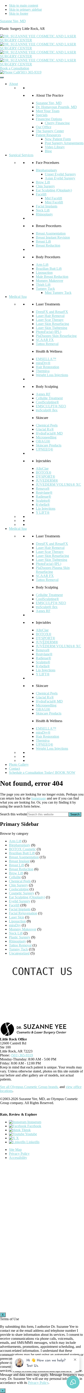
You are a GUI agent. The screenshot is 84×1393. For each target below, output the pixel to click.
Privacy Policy (19, 1153)
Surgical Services (21, 155)
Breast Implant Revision (53, 237)
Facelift (41, 194)
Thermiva (43, 371)
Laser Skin (16, 917)
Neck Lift (43, 210)
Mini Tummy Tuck (58, 292)
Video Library (55, 147)
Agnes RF (43, 394)
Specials (41, 115)
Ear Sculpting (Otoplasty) (54, 190)
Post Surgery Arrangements (64, 143)
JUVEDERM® (47, 480)
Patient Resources (48, 135)
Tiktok (26, 1130)
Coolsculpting (19, 889)
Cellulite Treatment (49, 398)
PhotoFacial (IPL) (48, 332)
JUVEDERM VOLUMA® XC (58, 484)
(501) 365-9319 (30, 72)
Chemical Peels (47, 425)
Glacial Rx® (45, 429)
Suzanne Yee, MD (13, 21)
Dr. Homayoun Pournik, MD (56, 107)
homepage (38, 798)
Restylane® (44, 492)
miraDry (15, 925)
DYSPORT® (45, 476)
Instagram (33, 1122)
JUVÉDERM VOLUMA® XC (58, 646)
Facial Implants (46, 206)
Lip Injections (45, 508)
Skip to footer (18, 13)
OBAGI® (43, 441)
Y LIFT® (43, 512)
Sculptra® (43, 500)
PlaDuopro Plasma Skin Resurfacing (53, 570)
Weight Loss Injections (52, 375)
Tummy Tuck (45, 288)
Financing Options (49, 119)
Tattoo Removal (47, 344)
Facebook (33, 1126)
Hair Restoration (47, 367)
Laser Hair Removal (50, 316)
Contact (14, 768)
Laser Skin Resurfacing (52, 324)
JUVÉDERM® (47, 642)
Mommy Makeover (49, 280)
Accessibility (18, 1157)
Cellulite (15, 877)
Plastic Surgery (19, 937)
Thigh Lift (43, 284)
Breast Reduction (48, 245)
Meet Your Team (47, 111)
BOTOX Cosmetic (22, 849)
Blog (48, 151)
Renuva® (43, 488)
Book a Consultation (14, 68)
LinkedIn (32, 1142)
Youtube (30, 1134)
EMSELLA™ (46, 359)
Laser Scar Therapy (50, 320)
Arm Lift (42, 264)
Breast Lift (43, 241)
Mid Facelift (53, 198)
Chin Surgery (45, 186)
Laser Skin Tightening (51, 328)
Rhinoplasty (44, 214)
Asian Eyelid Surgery (60, 178)
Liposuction (44, 272)
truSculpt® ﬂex (47, 410)
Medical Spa (18, 296)
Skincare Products (48, 445)
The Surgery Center (50, 131)
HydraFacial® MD (49, 433)
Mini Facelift (54, 202)
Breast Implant (19, 861)
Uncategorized (19, 953)
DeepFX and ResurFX (52, 312)
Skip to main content (23, 5)
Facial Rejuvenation (23, 913)
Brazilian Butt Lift (49, 268)
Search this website (13, 814)
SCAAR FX (45, 340)
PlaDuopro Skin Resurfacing (56, 336)
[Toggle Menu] (2, 77)
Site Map (15, 1149)
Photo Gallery (19, 764)
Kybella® (43, 504)
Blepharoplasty (46, 170)
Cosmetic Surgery (21, 893)
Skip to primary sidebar (25, 9)
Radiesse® (43, 496)
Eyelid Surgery (19, 901)
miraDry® (43, 363)
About (13, 84)
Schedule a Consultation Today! (42, 772)
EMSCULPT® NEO (51, 406)
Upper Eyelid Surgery (60, 174)
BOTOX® (43, 472)
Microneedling (46, 437)
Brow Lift (43, 182)
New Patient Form (58, 139)
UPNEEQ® (44, 449)
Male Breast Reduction (52, 276)
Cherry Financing (57, 123)
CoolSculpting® (47, 402)
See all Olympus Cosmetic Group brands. (29, 1087)
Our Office (43, 127)
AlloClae (42, 468)
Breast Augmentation (51, 233)
